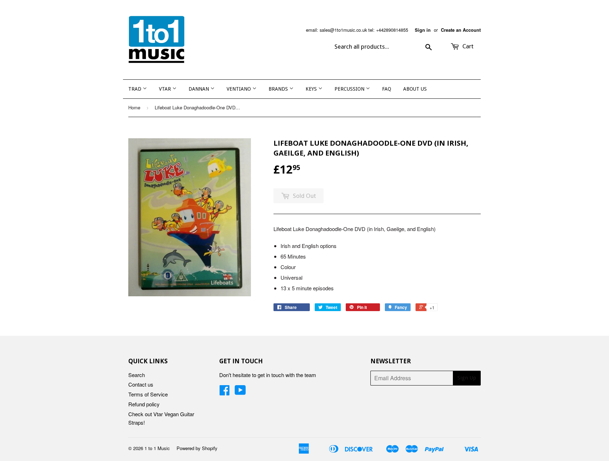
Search (136, 374)
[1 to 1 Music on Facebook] (224, 392)
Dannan (199, 89)
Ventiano (239, 89)
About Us (415, 89)
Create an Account (461, 30)
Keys (312, 89)
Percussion (350, 89)
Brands (279, 89)
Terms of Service (148, 394)
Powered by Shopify (197, 448)
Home (134, 107)
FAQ (386, 89)
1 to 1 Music (157, 448)
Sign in (423, 30)
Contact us (140, 384)
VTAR (165, 89)
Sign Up (466, 378)
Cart (467, 46)
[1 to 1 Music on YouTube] (240, 392)
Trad (135, 89)
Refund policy (144, 404)
